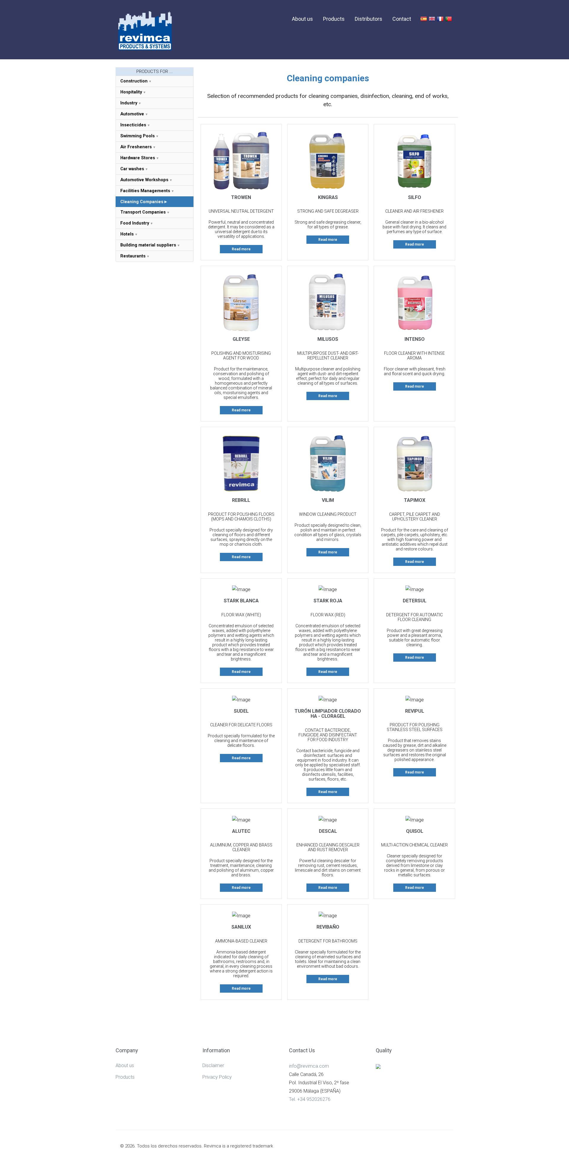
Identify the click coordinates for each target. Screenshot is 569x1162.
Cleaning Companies (141, 201)
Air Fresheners (136, 146)
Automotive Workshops (144, 179)
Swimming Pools (137, 136)
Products (334, 19)
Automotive (132, 114)
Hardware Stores (137, 157)
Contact (401, 19)
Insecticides (133, 125)
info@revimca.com (309, 1066)
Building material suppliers (148, 245)
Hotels (127, 234)
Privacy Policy (217, 1077)
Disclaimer (213, 1065)
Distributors (368, 19)
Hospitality (131, 92)
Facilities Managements (145, 190)
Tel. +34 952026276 (309, 1099)
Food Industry (134, 223)
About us (302, 19)
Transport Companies (143, 212)
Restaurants (133, 256)
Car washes (132, 168)
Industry (128, 103)
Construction (134, 81)
